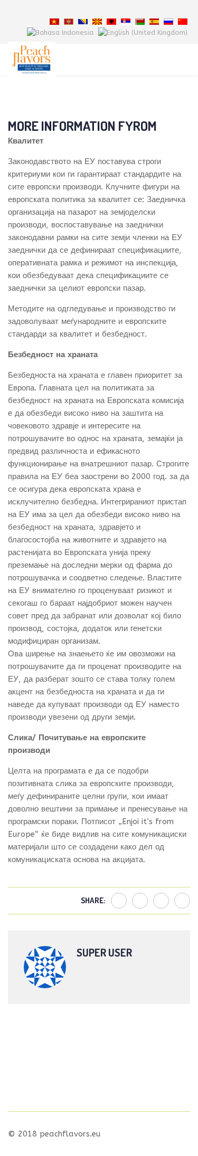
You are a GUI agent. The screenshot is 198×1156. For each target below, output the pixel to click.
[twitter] (93, 10)
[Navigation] (186, 59)
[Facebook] (119, 901)
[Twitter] (140, 901)
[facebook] (80, 10)
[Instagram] (118, 10)
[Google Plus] (161, 901)
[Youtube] (105, 10)
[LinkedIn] (182, 901)
